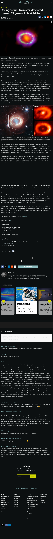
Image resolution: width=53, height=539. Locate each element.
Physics (16, 506)
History (16, 502)
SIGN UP (3, 498)
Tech (41, 498)
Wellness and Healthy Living (32, 510)
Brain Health (30, 498)
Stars (29, 258)
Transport (42, 502)
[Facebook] (40, 17)
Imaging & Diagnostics (32, 504)
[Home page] (26, 2)
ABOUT (3, 500)
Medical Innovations (32, 500)
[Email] (51, 17)
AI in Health (30, 502)
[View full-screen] (51, 22)
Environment (17, 496)
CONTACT (3, 510)
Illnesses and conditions (32, 496)
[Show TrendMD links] (50, 250)
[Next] (49, 301)
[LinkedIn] (45, 17)
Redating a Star (5, 238)
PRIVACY (3, 508)
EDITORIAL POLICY (5, 502)
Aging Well (29, 513)
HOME (2, 494)
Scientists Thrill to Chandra (7, 230)
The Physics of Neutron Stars (8, 245)
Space (15, 508)
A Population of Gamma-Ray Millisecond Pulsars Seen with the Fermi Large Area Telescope (22, 241)
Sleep (28, 519)
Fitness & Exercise (31, 517)
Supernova (37, 258)
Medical (16, 504)
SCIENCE (16, 494)
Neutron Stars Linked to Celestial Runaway (11, 227)
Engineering (43, 496)
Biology (16, 498)
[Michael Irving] (4, 274)
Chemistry (16, 500)
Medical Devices (31, 506)
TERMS (3, 506)
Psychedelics (30, 508)
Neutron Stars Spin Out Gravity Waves (10, 234)
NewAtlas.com (43, 494)
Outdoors (42, 500)
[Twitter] (42, 17)
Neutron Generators (20, 258)
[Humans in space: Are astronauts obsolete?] (26, 294)
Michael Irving (12, 273)
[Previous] (3, 301)
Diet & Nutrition (30, 515)
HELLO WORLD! (5, 496)
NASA (7, 220)
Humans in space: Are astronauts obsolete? (23, 303)
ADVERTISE (4, 504)
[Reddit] (48, 17)
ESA (11, 220)
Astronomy (4, 7)
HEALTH (29, 494)
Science (25, 216)
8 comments (29, 266)
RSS (2, 512)
